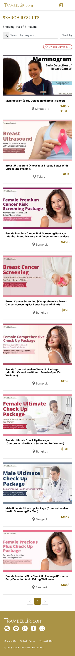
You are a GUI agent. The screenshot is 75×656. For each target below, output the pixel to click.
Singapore (42, 108)
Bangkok (42, 244)
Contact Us (10, 641)
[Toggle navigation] (68, 5)
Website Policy (27, 641)
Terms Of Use (46, 641)
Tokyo (41, 176)
